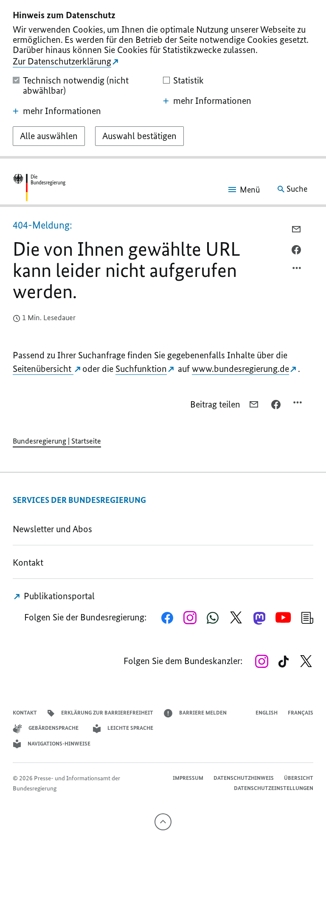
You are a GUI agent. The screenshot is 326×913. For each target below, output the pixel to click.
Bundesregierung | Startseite (57, 441)
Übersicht (298, 778)
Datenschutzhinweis (244, 778)
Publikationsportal (58, 596)
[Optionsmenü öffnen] (297, 270)
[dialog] (163, 79)
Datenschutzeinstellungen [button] (273, 788)
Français (300, 712)
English (267, 712)
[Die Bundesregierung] (39, 189)
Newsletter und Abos (54, 529)
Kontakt (28, 562)
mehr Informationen (62, 111)
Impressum (188, 778)
